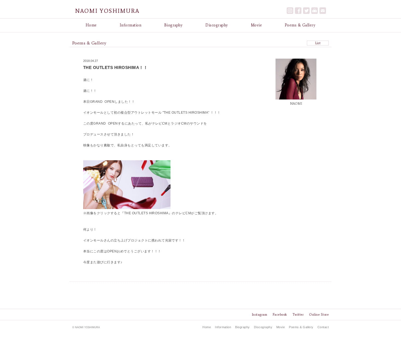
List (318, 43)
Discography (216, 25)
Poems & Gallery (300, 25)
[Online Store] (314, 10)
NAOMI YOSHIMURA (107, 10)
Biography (173, 25)
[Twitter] (306, 10)
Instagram (259, 314)
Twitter (298, 314)
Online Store (319, 314)
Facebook (280, 314)
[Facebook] (298, 10)
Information (130, 25)
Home (91, 25)
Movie (256, 25)
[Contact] (322, 10)
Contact (323, 327)
